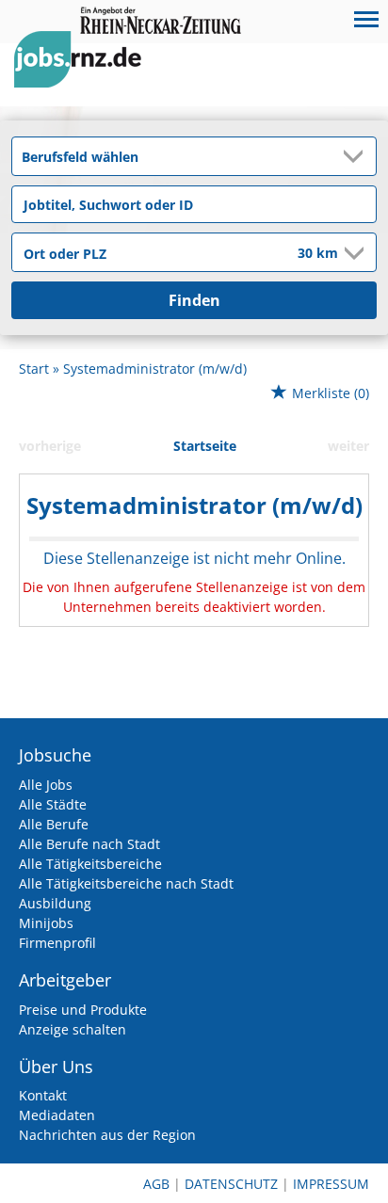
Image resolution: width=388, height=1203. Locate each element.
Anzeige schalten (72, 1029)
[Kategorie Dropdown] (357, 156)
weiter (348, 446)
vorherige (50, 446)
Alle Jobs (46, 785)
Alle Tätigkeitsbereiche (90, 864)
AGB (156, 1184)
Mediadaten (57, 1115)
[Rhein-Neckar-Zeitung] (84, 77)
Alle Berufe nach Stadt (89, 844)
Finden (194, 300)
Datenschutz (231, 1184)
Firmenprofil (57, 943)
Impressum (331, 1184)
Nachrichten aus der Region (107, 1135)
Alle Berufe (54, 824)
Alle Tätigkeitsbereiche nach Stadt (126, 883)
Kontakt (43, 1095)
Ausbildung (55, 903)
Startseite (204, 446)
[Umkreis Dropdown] (352, 253)
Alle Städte (53, 804)
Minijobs (46, 923)
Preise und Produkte (83, 1010)
